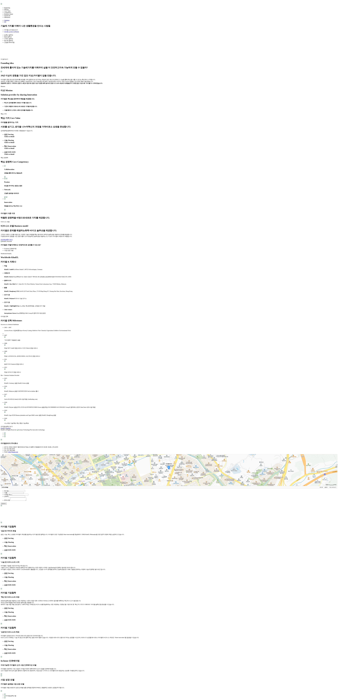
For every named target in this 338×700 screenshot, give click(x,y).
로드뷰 (321, 487)
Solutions (6, 20)
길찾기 (326, 487)
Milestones (7, 17)
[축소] (335, 469)
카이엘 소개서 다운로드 (11, 31)
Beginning (7, 8)
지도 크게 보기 (332, 487)
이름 (5, 493)
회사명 (6, 491)
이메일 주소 (8, 494)
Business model (8, 14)
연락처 (6, 496)
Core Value (7, 11)
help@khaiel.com (13, 452)
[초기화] (335, 473)
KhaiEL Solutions (6, 428)
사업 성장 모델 (8, 250)
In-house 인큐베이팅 (10, 248)
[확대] (335, 466)
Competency (7, 12)
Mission (6, 9)
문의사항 (7, 500)
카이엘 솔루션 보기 (7, 239)
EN (5, 22)
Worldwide (7, 15)
